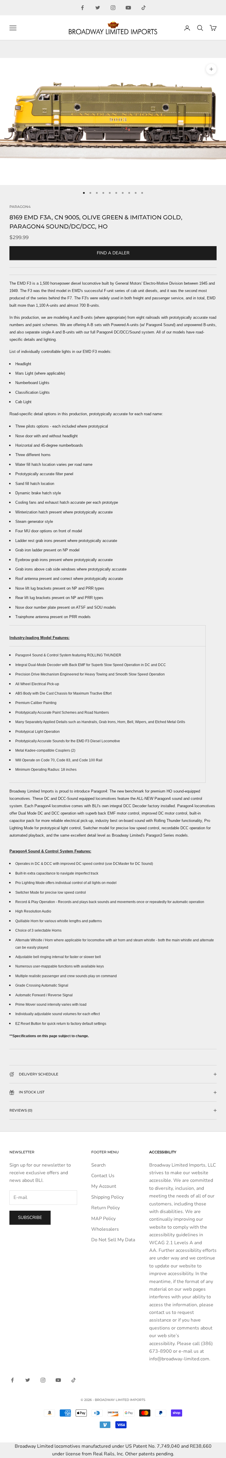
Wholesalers (105, 1229)
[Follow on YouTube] (128, 8)
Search (98, 1165)
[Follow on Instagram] (113, 8)
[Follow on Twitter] (98, 8)
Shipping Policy (107, 1197)
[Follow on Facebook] (82, 8)
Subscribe (30, 1217)
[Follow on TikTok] (144, 8)
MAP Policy (103, 1218)
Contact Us (102, 1175)
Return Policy (105, 1208)
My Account (103, 1186)
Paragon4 (20, 206)
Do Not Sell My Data (113, 1240)
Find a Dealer (113, 253)
